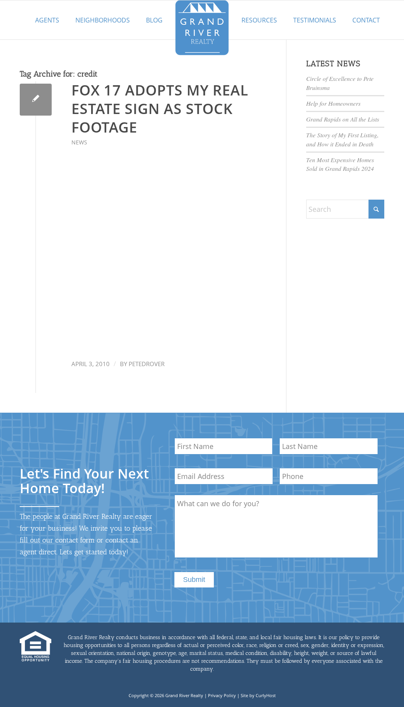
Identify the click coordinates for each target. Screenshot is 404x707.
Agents (47, 20)
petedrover (147, 364)
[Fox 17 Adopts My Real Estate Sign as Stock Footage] (36, 100)
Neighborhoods (102, 20)
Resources (259, 20)
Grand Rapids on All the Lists (342, 119)
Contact (366, 20)
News (79, 142)
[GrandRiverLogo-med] (202, 27)
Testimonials (314, 20)
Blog (154, 20)
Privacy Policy (222, 695)
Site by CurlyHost (258, 695)
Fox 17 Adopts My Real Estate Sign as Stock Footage (160, 108)
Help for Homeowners (333, 103)
